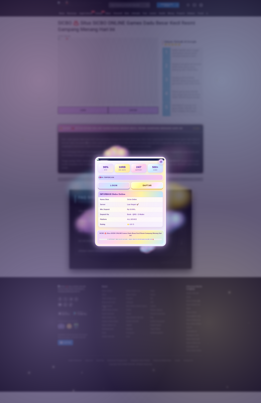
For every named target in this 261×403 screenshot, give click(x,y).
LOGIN (114, 185)
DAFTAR (147, 186)
